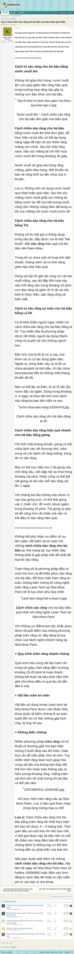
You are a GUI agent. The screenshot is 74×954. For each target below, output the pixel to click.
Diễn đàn (5, 12)
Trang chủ (67, 952)
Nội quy (47, 952)
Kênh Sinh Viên (7, 952)
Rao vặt (20, 909)
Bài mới (13, 12)
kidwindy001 (5, 24)
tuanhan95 (9, 924)
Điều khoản (54, 952)
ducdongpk (9, 909)
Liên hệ (41, 952)
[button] (16, 12)
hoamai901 (9, 937)
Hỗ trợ (61, 952)
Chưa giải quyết (5, 16)
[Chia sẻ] (69, 28)
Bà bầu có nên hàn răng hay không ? (19, 928)
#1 (71, 28)
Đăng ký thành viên (16, 16)
